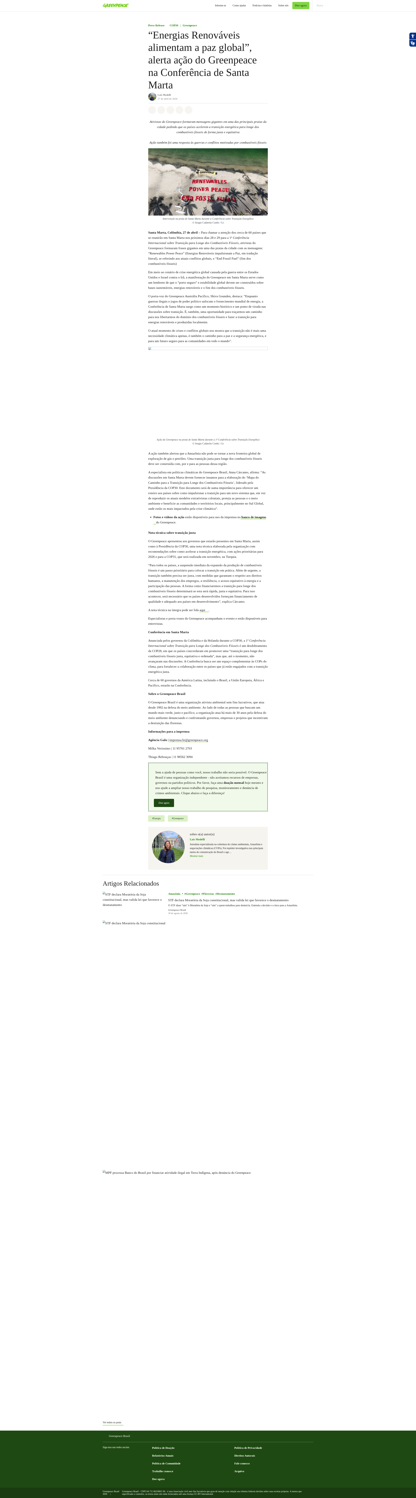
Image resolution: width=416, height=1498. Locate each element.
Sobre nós (283, 5)
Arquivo (239, 1471)
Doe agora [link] (301, 5)
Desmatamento (226, 894)
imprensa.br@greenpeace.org (188, 740)
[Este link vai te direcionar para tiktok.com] (137, 1455)
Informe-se (220, 5)
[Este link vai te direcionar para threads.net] (144, 1455)
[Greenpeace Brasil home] (115, 5)
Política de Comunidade (166, 1463)
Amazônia (174, 894)
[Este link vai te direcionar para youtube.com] (118, 1455)
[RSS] (150, 1455)
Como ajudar (239, 5)
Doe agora (164, 802)
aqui (202, 610)
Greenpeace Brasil (119, 1436)
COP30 (174, 25)
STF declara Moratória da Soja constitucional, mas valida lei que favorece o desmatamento (228, 900)
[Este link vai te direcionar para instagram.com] (111, 1455)
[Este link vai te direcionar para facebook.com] (105, 1455)
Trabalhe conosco (162, 1471)
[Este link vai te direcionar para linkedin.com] (124, 1455)
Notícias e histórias (262, 5)
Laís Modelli (164, 95)
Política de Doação (163, 1447)
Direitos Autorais (244, 1455)
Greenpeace (190, 25)
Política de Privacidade (248, 1447)
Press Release (156, 25)
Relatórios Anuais (163, 1455)
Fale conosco (242, 1463)
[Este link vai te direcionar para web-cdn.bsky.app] (131, 1455)
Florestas (208, 894)
